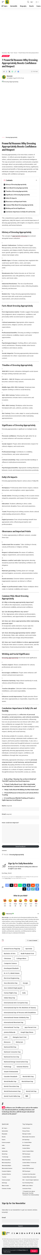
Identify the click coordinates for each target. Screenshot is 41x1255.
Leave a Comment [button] (33, 940)
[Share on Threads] (24, 889)
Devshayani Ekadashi (11, 968)
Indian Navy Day (9, 998)
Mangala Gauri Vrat (19, 1037)
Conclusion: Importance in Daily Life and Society (20, 212)
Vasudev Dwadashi (10, 1076)
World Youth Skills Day (12, 1096)
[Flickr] (39, 1233)
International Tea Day (11, 1027)
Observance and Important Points (16, 201)
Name (7, 806)
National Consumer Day (12, 1052)
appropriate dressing (19, 236)
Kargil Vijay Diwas (27, 1032)
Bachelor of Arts (9, 953)
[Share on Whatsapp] (12, 71)
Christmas (7, 958)
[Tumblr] (34, 1233)
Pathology (7, 1067)
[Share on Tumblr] (29, 885)
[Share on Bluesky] (29, 889)
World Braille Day (10, 1081)
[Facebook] (12, 1233)
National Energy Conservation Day (16, 1062)
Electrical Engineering (11, 978)
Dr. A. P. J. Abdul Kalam (11, 973)
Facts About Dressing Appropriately (17, 188)
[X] (14, 1233)
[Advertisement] (20, 29)
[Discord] (37, 1233)
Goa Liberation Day (10, 983)
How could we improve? (10, 823)
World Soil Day (31, 1091)
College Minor (21, 958)
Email (7, 814)
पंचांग (26, 1096)
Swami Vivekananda (11, 1071)
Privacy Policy (22, 1250)
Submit (20, 1226)
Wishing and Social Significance (15, 208)
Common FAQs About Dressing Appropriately (19, 205)
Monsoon (7, 1042)
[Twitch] (32, 1233)
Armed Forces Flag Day (12, 949)
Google (25, 983)
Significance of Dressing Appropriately (18, 194)
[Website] (38, 914)
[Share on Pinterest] (16, 885)
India (24, 993)
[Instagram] (19, 1233)
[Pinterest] (22, 1233)
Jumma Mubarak (9, 1032)
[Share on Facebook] (6, 71)
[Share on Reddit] (33, 885)
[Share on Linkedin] (24, 885)
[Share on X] (9, 71)
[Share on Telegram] (37, 885)
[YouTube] (17, 1233)
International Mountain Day (13, 1022)
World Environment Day (12, 1091)
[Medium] (27, 1233)
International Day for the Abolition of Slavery (20, 1008)
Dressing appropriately (10, 658)
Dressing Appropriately (16, 854)
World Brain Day (27, 1081)
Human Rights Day (10, 993)
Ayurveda (28, 949)
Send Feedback (20, 846)
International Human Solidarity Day (16, 1017)
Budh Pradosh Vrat (27, 953)
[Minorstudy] (7, 2)
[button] (34, 1251)
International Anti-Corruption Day (16, 1003)
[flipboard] (29, 1233)
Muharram (19, 1042)
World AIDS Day (28, 1076)
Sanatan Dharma (22, 1067)
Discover (5, 56)
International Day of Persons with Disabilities (20, 1012)
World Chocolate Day (11, 1086)
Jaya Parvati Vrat (30, 1027)
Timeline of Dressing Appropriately (16, 191)
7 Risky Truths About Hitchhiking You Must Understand (21, 789)
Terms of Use (6, 1251)
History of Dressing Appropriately (15, 184)
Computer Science (10, 963)
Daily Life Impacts (11, 198)
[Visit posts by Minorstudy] (3, 913)
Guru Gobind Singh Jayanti (13, 988)
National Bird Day (10, 1047)
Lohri (5, 1037)
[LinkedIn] (24, 1233)
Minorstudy (9, 76)
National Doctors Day (11, 1057)
